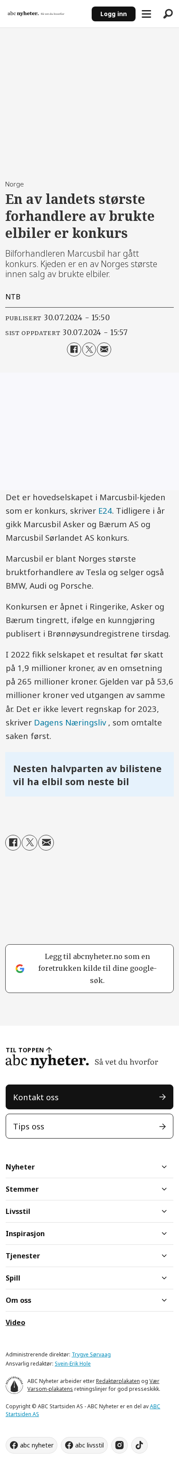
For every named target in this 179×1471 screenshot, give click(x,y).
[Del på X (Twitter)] (89, 349)
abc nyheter (36, 1445)
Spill (13, 1278)
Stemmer (22, 1189)
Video (15, 1322)
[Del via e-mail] (104, 349)
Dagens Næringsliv (70, 722)
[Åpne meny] (146, 14)
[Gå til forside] (45, 14)
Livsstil (18, 1211)
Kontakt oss (36, 1096)
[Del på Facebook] (74, 349)
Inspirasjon (25, 1233)
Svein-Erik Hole (73, 1363)
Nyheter (20, 1167)
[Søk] (168, 14)
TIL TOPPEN (25, 1050)
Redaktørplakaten (118, 1381)
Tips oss (28, 1126)
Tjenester (23, 1256)
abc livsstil (89, 1445)
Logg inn (113, 14)
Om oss (18, 1300)
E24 (105, 510)
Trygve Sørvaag (91, 1354)
